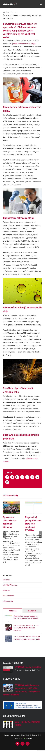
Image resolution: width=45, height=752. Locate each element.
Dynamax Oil (36, 735)
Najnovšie (32, 611)
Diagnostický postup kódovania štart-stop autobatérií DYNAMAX (33, 508)
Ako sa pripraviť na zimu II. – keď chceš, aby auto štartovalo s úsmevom (26, 627)
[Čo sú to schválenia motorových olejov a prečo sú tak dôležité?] (8, 688)
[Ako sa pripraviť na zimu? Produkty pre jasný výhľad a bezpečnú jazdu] (8, 637)
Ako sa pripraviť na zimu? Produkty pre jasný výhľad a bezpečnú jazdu (27, 637)
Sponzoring (8, 601)
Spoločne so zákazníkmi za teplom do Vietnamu (11, 508)
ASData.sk (29, 738)
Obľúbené (13, 611)
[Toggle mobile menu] (41, 3)
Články (7, 580)
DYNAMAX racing (10, 585)
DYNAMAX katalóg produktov (28, 667)
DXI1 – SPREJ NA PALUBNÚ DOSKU (27, 723)
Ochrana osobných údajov (12, 735)
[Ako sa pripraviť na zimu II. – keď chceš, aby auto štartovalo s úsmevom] (8, 626)
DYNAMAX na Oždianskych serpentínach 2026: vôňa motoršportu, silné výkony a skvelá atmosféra (21, 690)
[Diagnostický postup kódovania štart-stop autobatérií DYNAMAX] (8, 616)
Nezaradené (9, 596)
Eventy (7, 590)
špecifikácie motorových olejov (23, 43)
